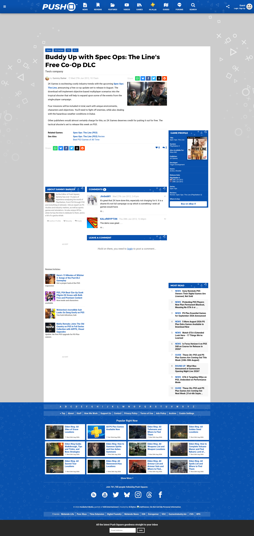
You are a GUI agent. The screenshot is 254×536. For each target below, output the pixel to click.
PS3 (68, 50)
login (130, 248)
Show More (126, 478)
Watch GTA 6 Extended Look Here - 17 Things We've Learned (189, 335)
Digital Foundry (114, 514)
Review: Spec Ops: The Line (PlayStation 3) (186, 195)
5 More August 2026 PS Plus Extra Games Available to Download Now (190, 324)
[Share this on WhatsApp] (137, 78)
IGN (143, 514)
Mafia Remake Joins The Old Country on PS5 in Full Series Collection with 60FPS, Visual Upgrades (70, 328)
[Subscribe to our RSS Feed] (94, 495)
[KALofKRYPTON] (92, 227)
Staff (79, 413)
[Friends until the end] (147, 94)
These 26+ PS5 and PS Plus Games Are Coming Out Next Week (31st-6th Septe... (189, 391)
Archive (172, 413)
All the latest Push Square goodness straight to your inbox (127, 524)
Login (236, 8)
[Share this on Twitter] (153, 78)
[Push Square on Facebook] (160, 495)
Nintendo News (131, 514)
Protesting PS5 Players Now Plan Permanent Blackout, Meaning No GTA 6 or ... (190, 305)
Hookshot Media (87, 507)
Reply (79, 221)
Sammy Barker (59, 78)
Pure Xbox (82, 514)
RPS (198, 514)
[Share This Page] (227, 6)
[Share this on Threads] (159, 78)
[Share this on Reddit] (164, 78)
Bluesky (68, 221)
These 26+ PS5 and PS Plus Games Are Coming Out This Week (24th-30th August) (191, 357)
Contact (117, 413)
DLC (75, 50)
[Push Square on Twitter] (116, 495)
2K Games (59, 50)
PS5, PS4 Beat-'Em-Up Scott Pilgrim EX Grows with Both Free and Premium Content (69, 295)
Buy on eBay (187, 204)
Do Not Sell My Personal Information (165, 507)
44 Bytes (132, 507)
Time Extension (97, 514)
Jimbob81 (105, 196)
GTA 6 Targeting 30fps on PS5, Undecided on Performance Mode (191, 380)
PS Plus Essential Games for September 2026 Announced (190, 314)
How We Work (91, 413)
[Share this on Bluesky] (142, 78)
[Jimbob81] (92, 204)
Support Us (106, 413)
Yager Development (177, 165)
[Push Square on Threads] (149, 495)
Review (89, 136)
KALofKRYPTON (108, 218)
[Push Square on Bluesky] (127, 495)
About (71, 413)
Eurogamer (153, 514)
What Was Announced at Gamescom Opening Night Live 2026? (187, 369)
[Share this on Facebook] (148, 78)
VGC (164, 514)
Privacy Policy (130, 413)
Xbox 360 (173, 152)
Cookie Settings (186, 413)
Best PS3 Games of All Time (86, 139)
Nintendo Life (67, 514)
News (49, 50)
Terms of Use (146, 413)
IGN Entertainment (111, 507)
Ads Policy (161, 413)
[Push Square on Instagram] (138, 495)
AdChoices (144, 507)
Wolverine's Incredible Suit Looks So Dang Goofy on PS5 (70, 311)
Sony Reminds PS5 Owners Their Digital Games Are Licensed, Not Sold (190, 294)
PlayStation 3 (175, 146)
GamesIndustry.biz (178, 514)
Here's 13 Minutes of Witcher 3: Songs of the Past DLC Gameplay (70, 278)
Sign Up (242, 8)
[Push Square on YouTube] (105, 495)
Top (63, 413)
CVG (191, 514)
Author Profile (55, 221)
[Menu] (4, 6)
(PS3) (85, 132)
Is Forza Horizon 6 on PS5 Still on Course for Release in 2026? (191, 346)
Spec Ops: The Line (177, 140)
